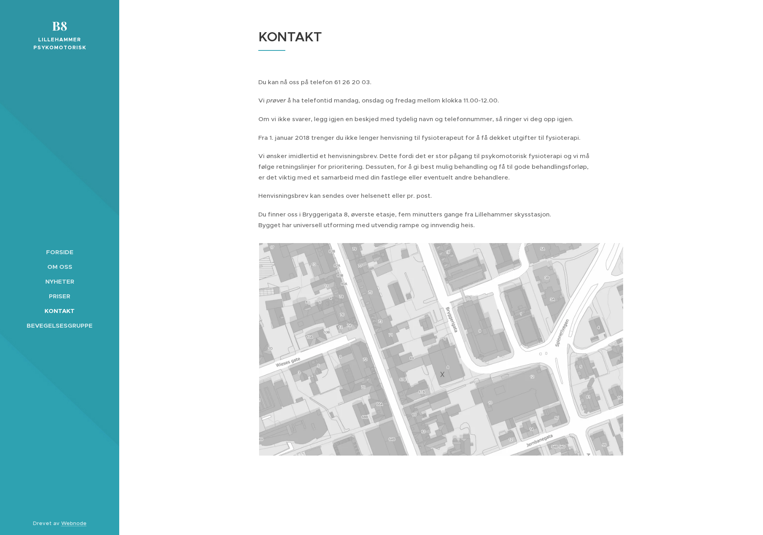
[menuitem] (59, 252)
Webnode (74, 523)
